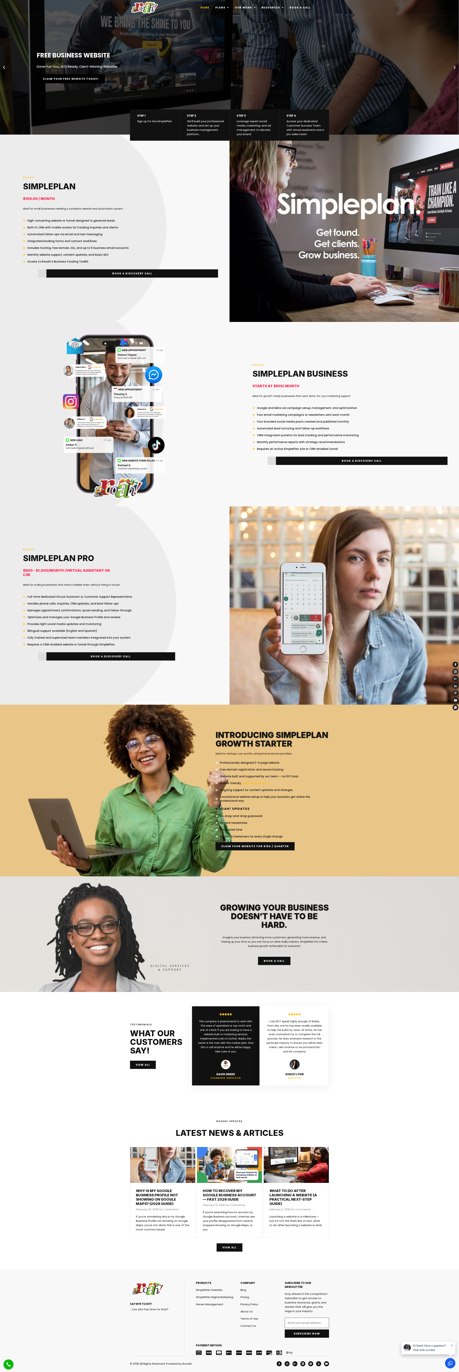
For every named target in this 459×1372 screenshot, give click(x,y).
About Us (246, 1311)
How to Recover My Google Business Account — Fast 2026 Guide (229, 1195)
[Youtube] (326, 1363)
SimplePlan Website (209, 1290)
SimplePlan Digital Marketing (214, 1297)
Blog (243, 1290)
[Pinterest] (310, 1363)
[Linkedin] (302, 1363)
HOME (205, 7)
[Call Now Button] (8, 1364)
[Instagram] (287, 1363)
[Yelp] (318, 1363)
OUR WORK (243, 7)
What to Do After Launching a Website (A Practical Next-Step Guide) (293, 1197)
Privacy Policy (249, 1304)
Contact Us (248, 1326)
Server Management (209, 1304)
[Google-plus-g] (294, 1363)
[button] (4, 67)
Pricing (244, 1297)
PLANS (220, 7)
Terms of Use (249, 1319)
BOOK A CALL (300, 7)
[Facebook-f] (279, 1363)
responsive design (255, 783)
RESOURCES (271, 7)
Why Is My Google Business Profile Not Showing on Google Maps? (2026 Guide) (157, 1197)
